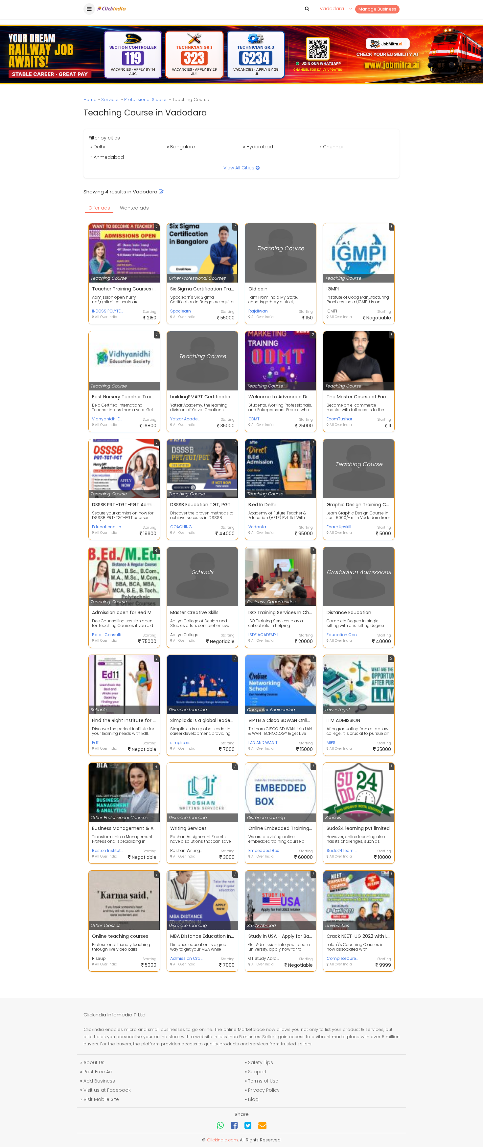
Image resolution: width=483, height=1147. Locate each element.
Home (90, 99)
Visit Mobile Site (101, 1099)
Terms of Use (263, 1081)
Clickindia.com (222, 1140)
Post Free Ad (97, 1071)
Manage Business (377, 9)
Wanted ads (134, 208)
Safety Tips (260, 1062)
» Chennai (331, 146)
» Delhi (97, 146)
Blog (253, 1099)
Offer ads (99, 208)
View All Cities (239, 167)
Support (257, 1071)
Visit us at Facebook (107, 1090)
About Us (93, 1062)
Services (110, 99)
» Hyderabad (258, 146)
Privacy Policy (264, 1090)
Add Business (99, 1081)
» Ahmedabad (107, 157)
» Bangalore (181, 146)
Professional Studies (146, 99)
